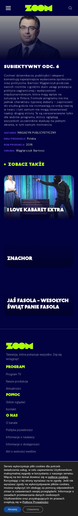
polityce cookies (58, 477)
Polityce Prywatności (35, 502)
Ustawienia (33, 509)
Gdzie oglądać (15, 402)
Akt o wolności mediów (21, 451)
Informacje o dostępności (22, 444)
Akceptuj (12, 509)
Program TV (13, 374)
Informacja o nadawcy (20, 437)
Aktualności (13, 388)
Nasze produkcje (17, 381)
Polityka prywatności (19, 430)
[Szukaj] (70, 8)
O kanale (11, 423)
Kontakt (11, 409)
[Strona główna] (38, 8)
